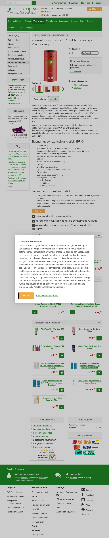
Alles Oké (26, 295)
